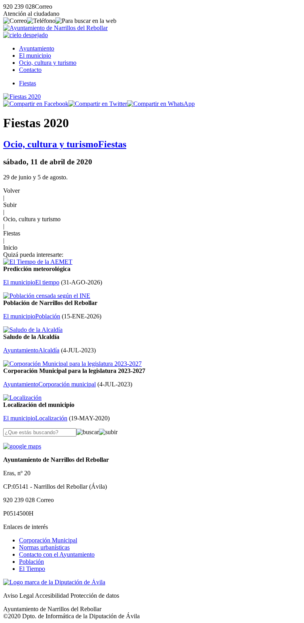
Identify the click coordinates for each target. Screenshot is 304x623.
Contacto (30, 69)
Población (31, 561)
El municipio (35, 55)
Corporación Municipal (48, 540)
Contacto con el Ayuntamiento (57, 554)
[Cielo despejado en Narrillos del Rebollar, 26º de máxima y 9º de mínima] (25, 35)
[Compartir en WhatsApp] (161, 103)
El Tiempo (32, 568)
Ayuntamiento (36, 48)
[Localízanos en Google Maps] (22, 446)
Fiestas (27, 83)
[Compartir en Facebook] (35, 103)
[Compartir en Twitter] (97, 103)
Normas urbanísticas (44, 547)
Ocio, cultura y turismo (47, 62)
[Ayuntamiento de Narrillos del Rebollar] (55, 27)
